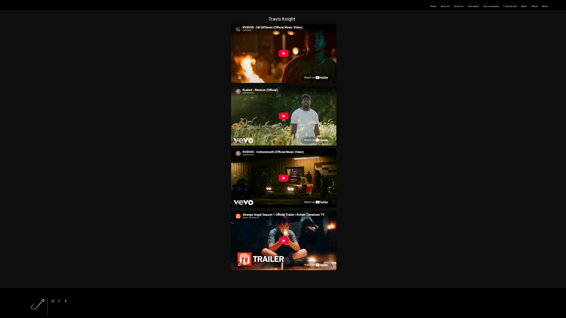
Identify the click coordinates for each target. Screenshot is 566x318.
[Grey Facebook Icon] (66, 301)
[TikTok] (59, 301)
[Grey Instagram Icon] (53, 301)
